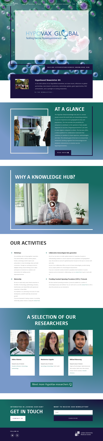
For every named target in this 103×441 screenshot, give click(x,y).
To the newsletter (43, 92)
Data (73, 4)
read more (62, 152)
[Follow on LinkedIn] (12, 435)
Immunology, (25, 366)
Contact (79, 4)
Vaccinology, (44, 366)
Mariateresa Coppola (47, 359)
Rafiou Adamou (16, 359)
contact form (78, 272)
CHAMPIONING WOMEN (48, 4)
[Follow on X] (17, 435)
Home (23, 4)
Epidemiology (15, 368)
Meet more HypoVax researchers (50, 384)
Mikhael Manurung (76, 359)
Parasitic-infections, (16, 366)
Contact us (18, 418)
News (39, 4)
